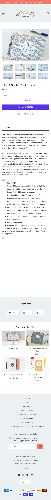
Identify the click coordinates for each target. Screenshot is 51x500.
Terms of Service (27, 418)
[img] (19, 474)
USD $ (24, 482)
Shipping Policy (27, 410)
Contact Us (27, 402)
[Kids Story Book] (13, 338)
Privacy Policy (27, 422)
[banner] (25, 13)
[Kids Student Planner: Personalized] (37, 364)
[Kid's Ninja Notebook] (13, 364)
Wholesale (27, 406)
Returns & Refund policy (27, 414)
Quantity (5, 96)
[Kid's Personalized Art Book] (37, 338)
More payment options (25, 114)
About (27, 398)
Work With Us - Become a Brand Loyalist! (27, 426)
